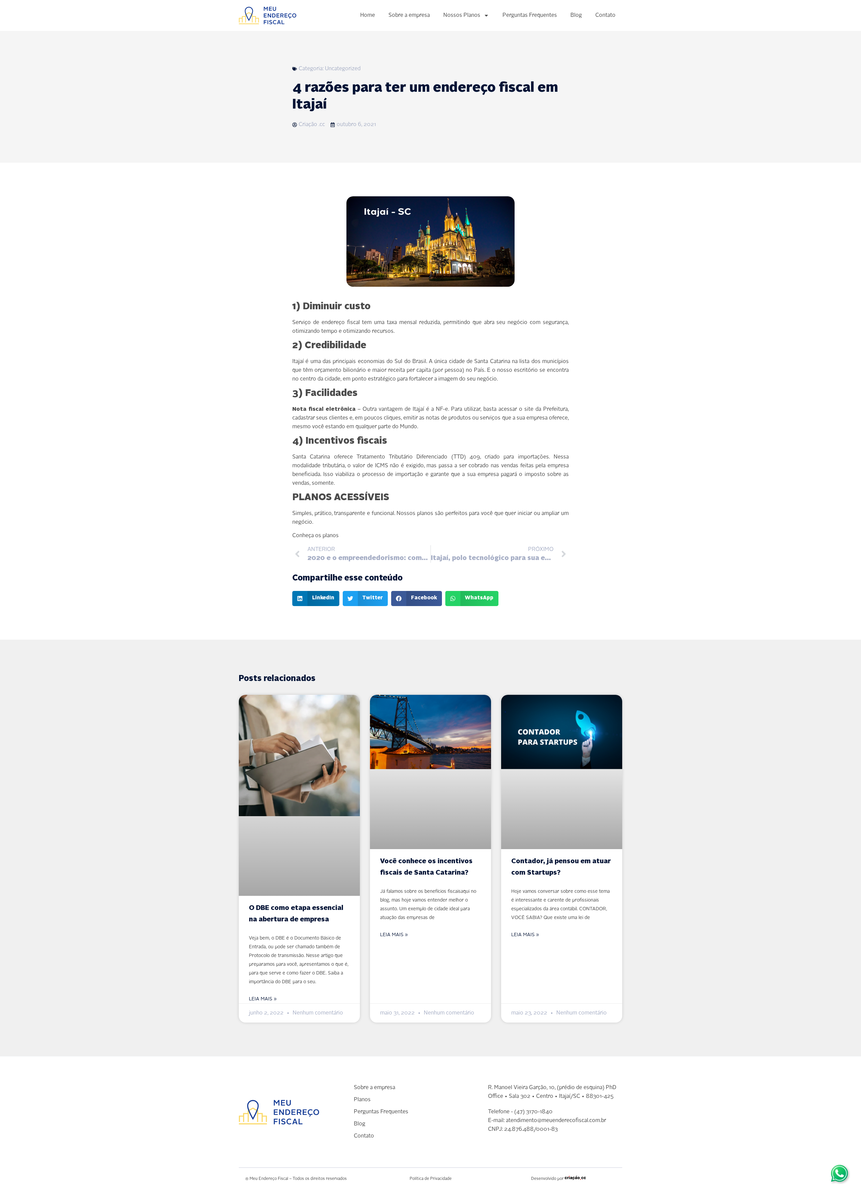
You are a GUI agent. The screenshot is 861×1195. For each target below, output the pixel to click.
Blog (576, 15)
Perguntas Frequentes (529, 15)
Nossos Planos (461, 15)
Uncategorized (343, 69)
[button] (315, 598)
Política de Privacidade (431, 1179)
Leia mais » (263, 999)
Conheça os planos (315, 536)
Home (367, 15)
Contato (605, 15)
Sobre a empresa (409, 15)
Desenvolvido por (547, 1179)
